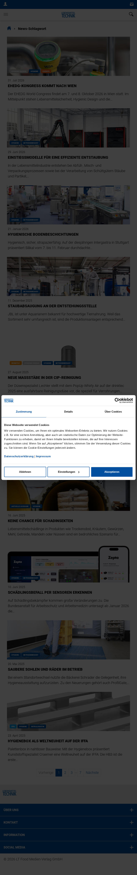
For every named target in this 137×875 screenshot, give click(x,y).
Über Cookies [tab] (113, 411)
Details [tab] (68, 411)
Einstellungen (66, 471)
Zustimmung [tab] (24, 411)
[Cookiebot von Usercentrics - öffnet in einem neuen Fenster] (117, 400)
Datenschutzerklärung (19, 456)
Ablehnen (25, 471)
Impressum (43, 456)
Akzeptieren (111, 471)
